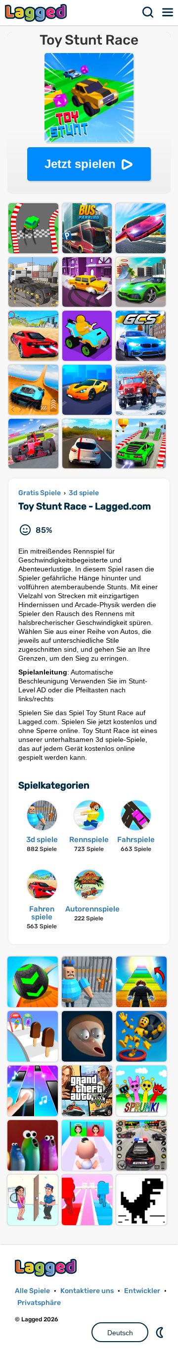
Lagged (37, 12)
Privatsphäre (39, 1303)
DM (161, 1332)
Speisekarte (168, 12)
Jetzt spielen (80, 163)
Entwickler (142, 1291)
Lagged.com (47, 1267)
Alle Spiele (32, 1291)
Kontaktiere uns (87, 1291)
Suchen (148, 12)
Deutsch (120, 1333)
